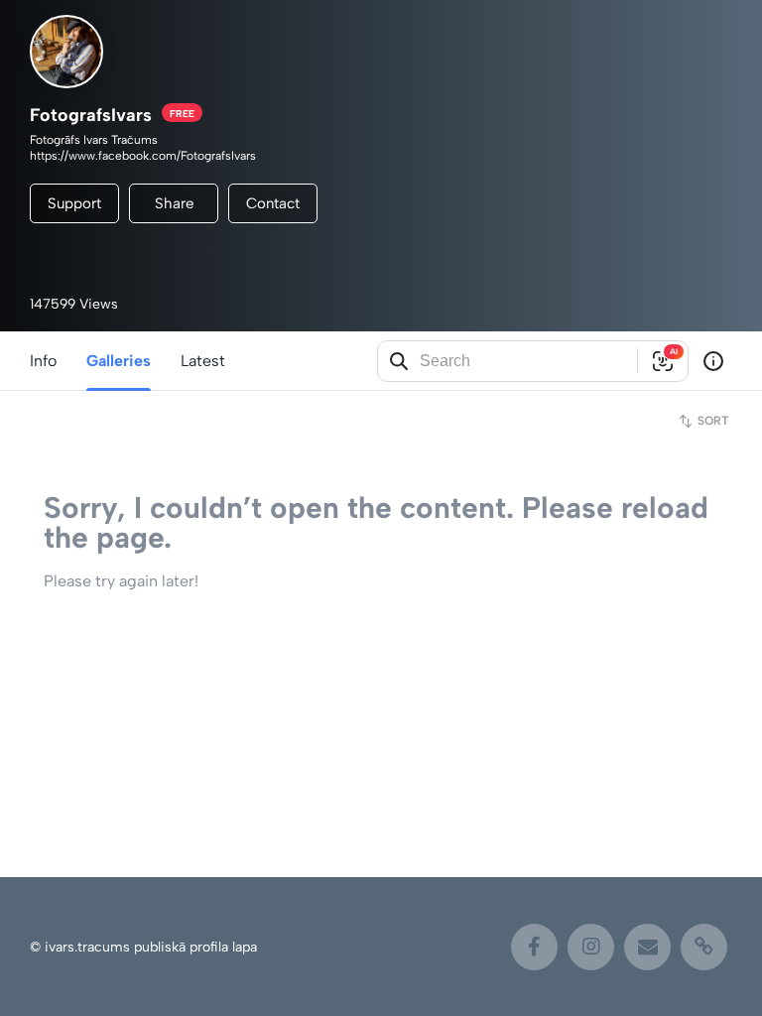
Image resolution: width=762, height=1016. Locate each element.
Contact (273, 203)
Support (74, 203)
